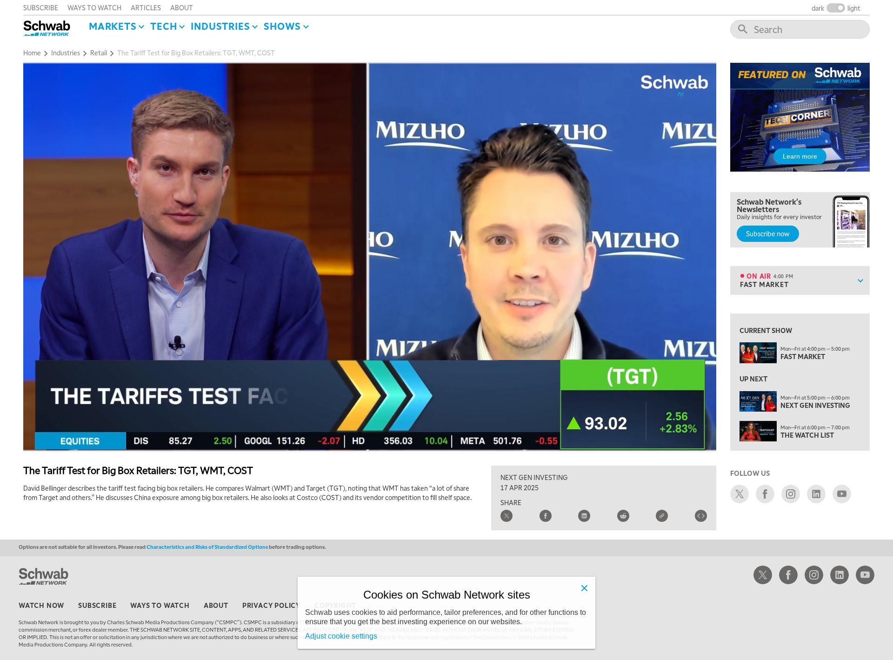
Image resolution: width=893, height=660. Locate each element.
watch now (41, 605)
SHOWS (282, 26)
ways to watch (94, 7)
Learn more (800, 156)
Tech (163, 26)
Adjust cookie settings (341, 636)
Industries (220, 26)
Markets (113, 26)
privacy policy (271, 605)
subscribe (40, 7)
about (181, 7)
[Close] (584, 588)
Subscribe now (768, 233)
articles (146, 7)
